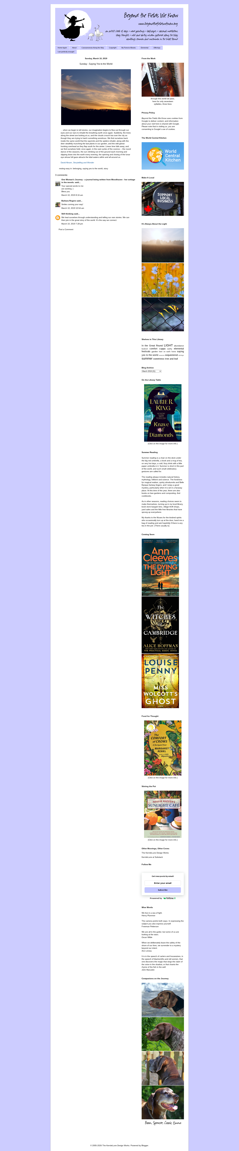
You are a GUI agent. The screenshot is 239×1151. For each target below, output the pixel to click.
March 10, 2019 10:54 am (72, 208)
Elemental (144, 48)
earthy (169, 349)
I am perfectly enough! (66, 52)
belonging (77, 168)
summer (147, 358)
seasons (162, 355)
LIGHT (168, 345)
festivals (146, 351)
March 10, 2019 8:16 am (72, 195)
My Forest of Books (128, 48)
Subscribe (162, 890)
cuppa (162, 348)
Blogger (144, 1145)
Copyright (112, 48)
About (74, 48)
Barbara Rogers (68, 201)
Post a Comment (66, 229)
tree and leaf (171, 358)
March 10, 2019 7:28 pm (72, 224)
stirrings (181, 355)
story (106, 168)
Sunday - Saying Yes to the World (96, 64)
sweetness (158, 358)
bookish (145, 349)
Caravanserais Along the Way (93, 48)
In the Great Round (152, 345)
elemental (179, 348)
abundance (179, 346)
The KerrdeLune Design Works (155, 853)
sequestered (171, 355)
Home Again (62, 48)
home (174, 352)
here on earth (165, 352)
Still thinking (67, 214)
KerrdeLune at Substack (152, 857)
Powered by (156, 898)
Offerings (157, 48)
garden (155, 351)
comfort (153, 348)
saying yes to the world (93, 168)
